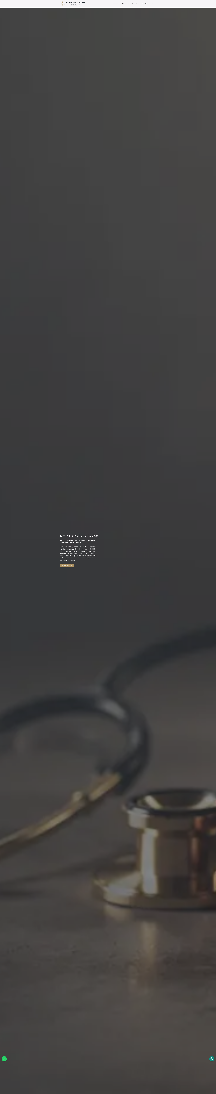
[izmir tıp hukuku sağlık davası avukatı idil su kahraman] (73, 4)
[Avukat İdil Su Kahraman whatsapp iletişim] (212, 1058)
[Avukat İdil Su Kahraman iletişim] (4, 1059)
